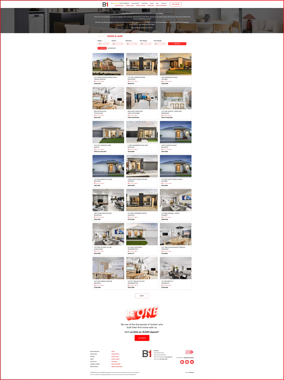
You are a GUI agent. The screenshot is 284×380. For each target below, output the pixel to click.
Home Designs (119, 5)
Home (113, 351)
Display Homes (140, 5)
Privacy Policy (94, 366)
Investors (151, 5)
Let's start (176, 4)
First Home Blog (135, 3)
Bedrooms (129, 40)
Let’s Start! (142, 338)
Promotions (145, 3)
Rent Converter (161, 5)
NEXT (142, 296)
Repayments (112, 48)
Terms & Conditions (116, 366)
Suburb (114, 40)
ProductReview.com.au (120, 3)
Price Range (143, 40)
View (108, 69)
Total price (103, 48)
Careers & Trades (95, 364)
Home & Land (130, 5)
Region (100, 40)
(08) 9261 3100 (163, 359)
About (157, 3)
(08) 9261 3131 (168, 357)
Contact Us (163, 3)
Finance (152, 3)
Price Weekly (158, 40)
